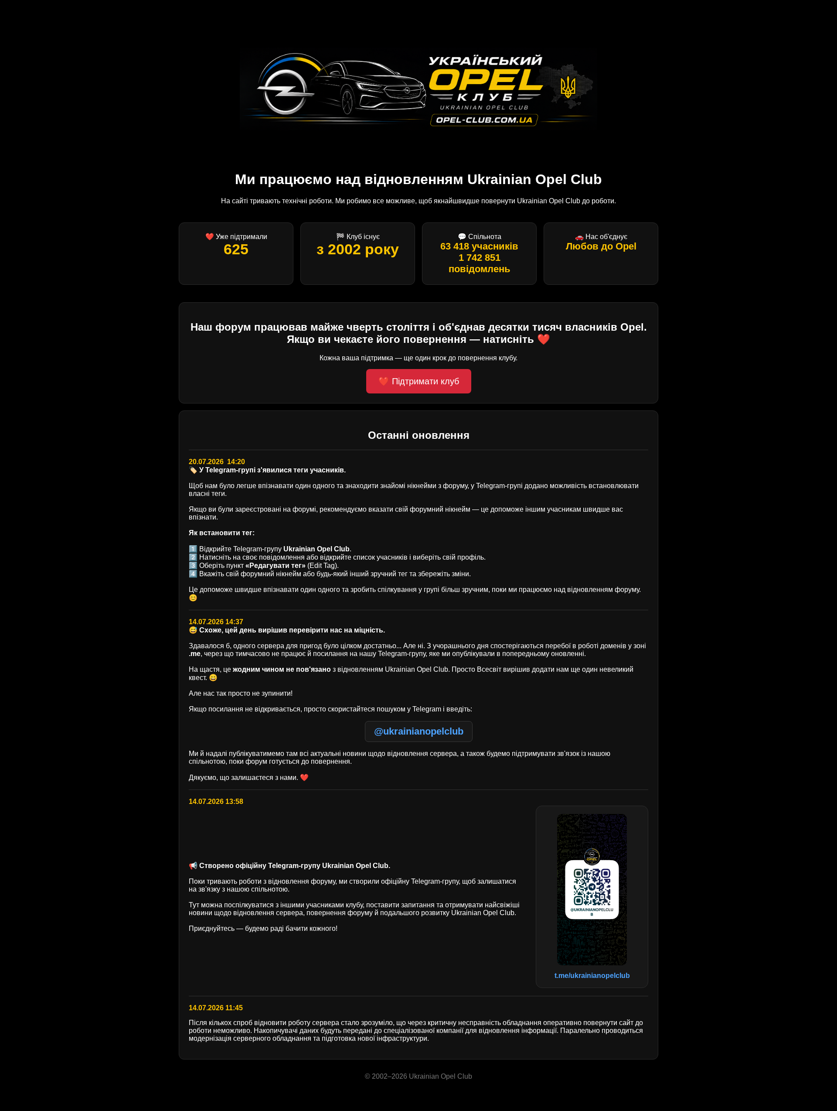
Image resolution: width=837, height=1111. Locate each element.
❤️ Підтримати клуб (418, 381)
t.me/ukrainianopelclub (592, 975)
